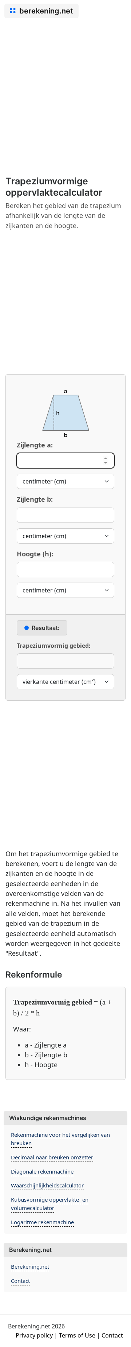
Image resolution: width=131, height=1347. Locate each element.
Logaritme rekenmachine (42, 1222)
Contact (20, 1280)
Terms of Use (77, 1335)
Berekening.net (30, 1266)
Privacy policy (34, 1335)
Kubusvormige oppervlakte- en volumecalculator (49, 1203)
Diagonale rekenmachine (42, 1171)
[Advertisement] (65, 91)
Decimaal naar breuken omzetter (52, 1157)
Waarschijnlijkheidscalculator (47, 1185)
